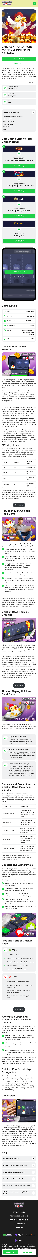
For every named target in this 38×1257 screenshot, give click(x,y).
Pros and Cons (8, 124)
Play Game (10, 1252)
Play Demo (18, 276)
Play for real (18, 271)
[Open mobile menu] (34, 3)
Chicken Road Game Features (13, 116)
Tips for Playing (8, 121)
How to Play (7, 119)
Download (18, 63)
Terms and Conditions (19, 1220)
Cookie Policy (19, 1224)
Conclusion (7, 127)
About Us (19, 1228)
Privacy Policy (19, 1212)
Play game (18, 58)
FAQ (4, 129)
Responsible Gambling (19, 1216)
